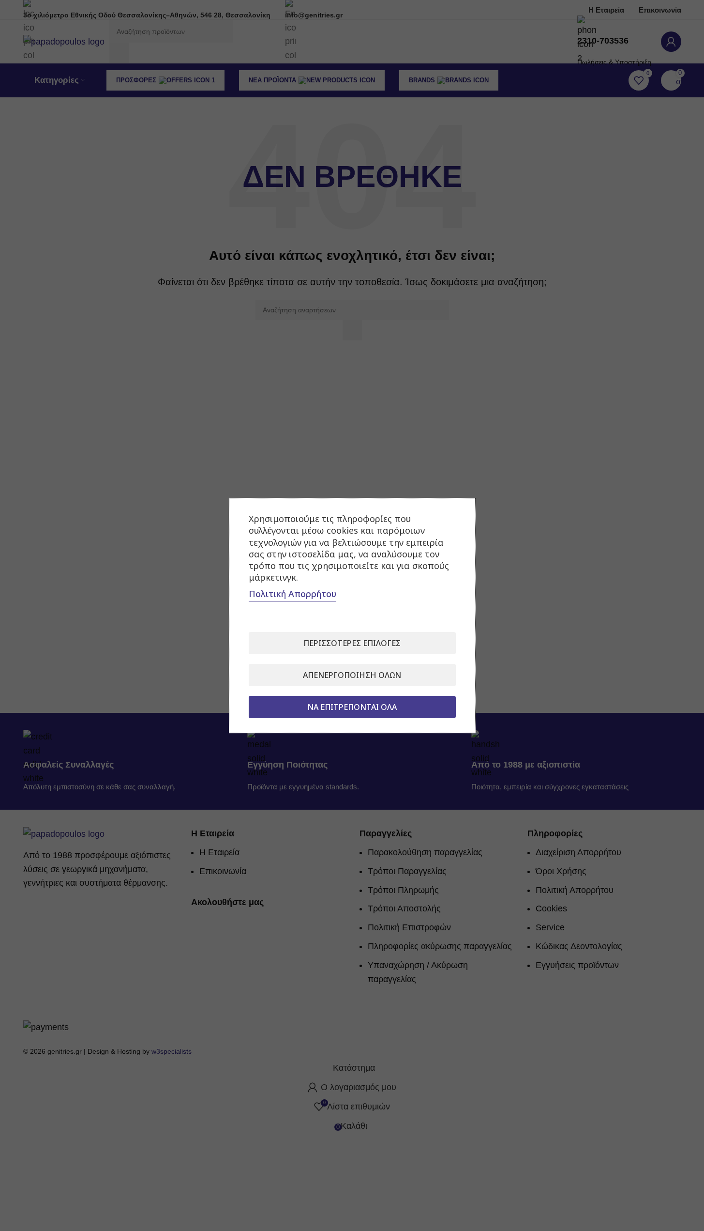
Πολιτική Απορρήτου (292, 594)
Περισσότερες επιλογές (352, 643)
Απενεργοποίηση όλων (352, 675)
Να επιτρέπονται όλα (352, 707)
